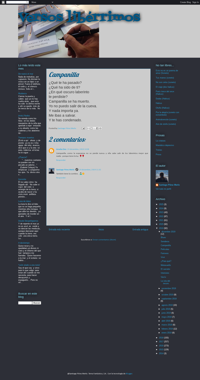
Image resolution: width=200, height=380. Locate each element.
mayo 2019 (167, 317)
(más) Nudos (24, 115)
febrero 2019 (167, 329)
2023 (161, 212)
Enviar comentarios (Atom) (104, 240)
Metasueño (166, 265)
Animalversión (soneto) (166, 119)
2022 (161, 216)
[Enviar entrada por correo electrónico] (83, 128)
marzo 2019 (167, 325)
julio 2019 (166, 309)
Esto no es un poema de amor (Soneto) (167, 71)
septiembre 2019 (169, 299)
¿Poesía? (22, 157)
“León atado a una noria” (29, 265)
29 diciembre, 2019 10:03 (78, 149)
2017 (161, 341)
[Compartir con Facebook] (97, 128)
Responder (61, 160)
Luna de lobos (24, 201)
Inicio (101, 229)
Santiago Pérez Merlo (65, 170)
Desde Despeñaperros (28, 221)
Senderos (165, 241)
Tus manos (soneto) (165, 78)
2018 (161, 337)
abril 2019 (166, 321)
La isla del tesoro (165, 282)
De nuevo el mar (25, 74)
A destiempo (24, 243)
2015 (161, 349)
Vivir (163, 257)
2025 (161, 204)
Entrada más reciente (59, 229)
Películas (165, 249)
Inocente (22, 179)
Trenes (159, 150)
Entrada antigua (140, 229)
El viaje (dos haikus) (165, 87)
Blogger (129, 374)
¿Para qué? (166, 261)
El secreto (165, 269)
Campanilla (166, 245)
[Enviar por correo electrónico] (88, 128)
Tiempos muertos (26, 137)
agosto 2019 (167, 305)
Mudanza (22, 93)
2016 (161, 345)
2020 (161, 224)
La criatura (160, 141)
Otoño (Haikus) (162, 108)
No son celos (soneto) (166, 82)
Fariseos (165, 253)
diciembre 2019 (168, 231)
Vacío (163, 277)
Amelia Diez (61, 149)
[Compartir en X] (94, 128)
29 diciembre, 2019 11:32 (90, 170)
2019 (161, 228)
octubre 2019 (168, 294)
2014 (161, 353)
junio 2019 (166, 313)
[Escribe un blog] (91, 128)
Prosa (158, 154)
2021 (161, 220)
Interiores (165, 273)
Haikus (159, 103)
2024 (161, 208)
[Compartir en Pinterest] (100, 128)
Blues (163, 237)
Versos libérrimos (79, 17)
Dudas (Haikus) (163, 98)
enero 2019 (167, 333)
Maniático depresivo (165, 145)
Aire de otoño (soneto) (166, 124)
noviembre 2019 (169, 288)
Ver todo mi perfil (163, 189)
